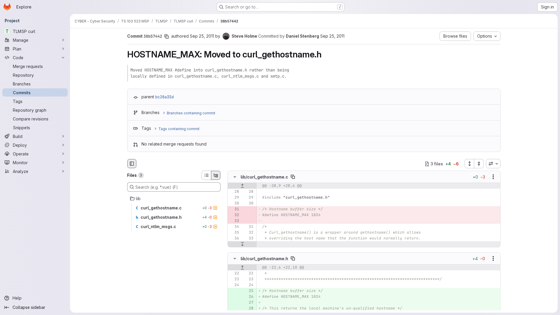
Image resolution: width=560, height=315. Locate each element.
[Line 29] (234, 198)
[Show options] (493, 177)
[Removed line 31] (234, 209)
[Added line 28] (248, 308)
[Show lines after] (242, 244)
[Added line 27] (248, 302)
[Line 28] (234, 192)
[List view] (206, 175)
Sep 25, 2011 (202, 36)
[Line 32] (248, 233)
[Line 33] (248, 239)
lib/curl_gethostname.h (264, 258)
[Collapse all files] (479, 163)
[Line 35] (234, 233)
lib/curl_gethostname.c (264, 176)
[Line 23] (234, 279)
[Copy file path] (292, 177)
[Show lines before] (242, 186)
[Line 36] (234, 239)
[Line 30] (234, 203)
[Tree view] (215, 175)
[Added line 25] (248, 291)
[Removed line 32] (234, 215)
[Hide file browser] (131, 163)
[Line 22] (234, 273)
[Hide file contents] (234, 177)
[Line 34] (234, 227)
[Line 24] (234, 285)
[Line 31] (248, 227)
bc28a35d (164, 96)
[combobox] (493, 163)
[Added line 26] (248, 297)
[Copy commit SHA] (166, 36)
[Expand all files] (469, 163)
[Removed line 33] (234, 221)
